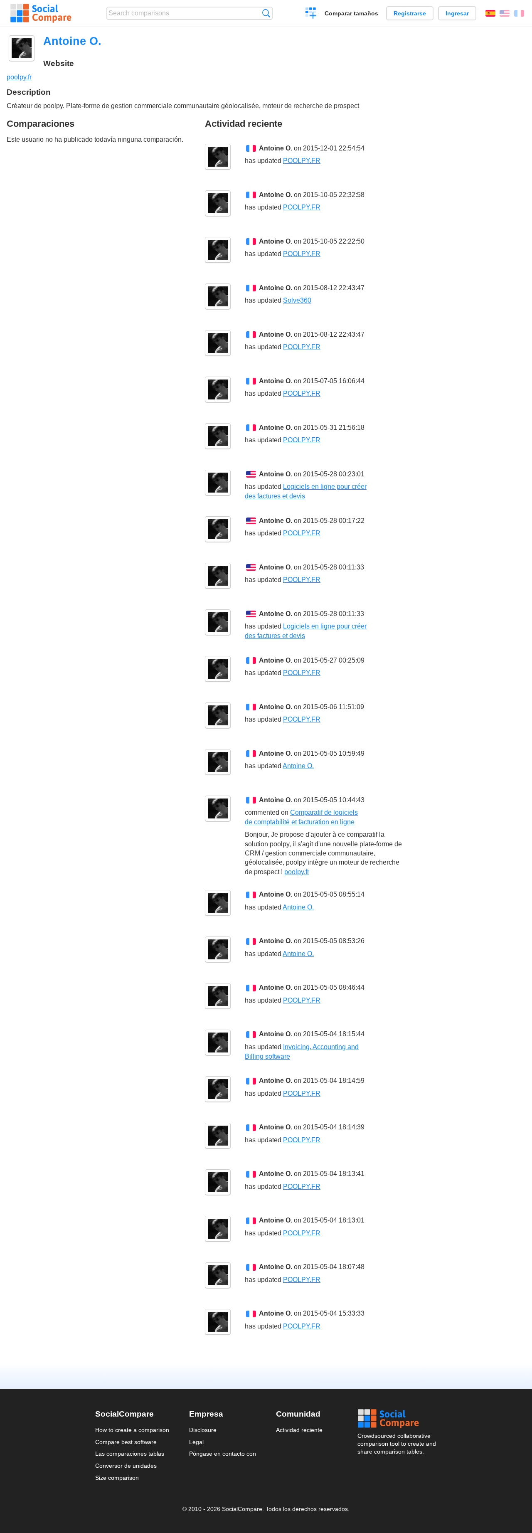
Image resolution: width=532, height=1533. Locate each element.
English (505, 13)
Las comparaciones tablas (129, 1453)
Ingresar (457, 13)
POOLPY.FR (301, 160)
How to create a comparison (132, 1430)
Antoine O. (275, 148)
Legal (196, 1442)
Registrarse (410, 13)
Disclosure (203, 1430)
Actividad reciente (299, 1430)
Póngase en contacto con (222, 1453)
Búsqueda (266, 13)
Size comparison (117, 1477)
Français (519, 13)
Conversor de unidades (126, 1465)
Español (490, 13)
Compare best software (126, 1442)
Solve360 (297, 300)
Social (397, 1419)
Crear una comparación (311, 14)
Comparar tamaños (351, 13)
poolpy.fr (19, 77)
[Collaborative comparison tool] (41, 13)
